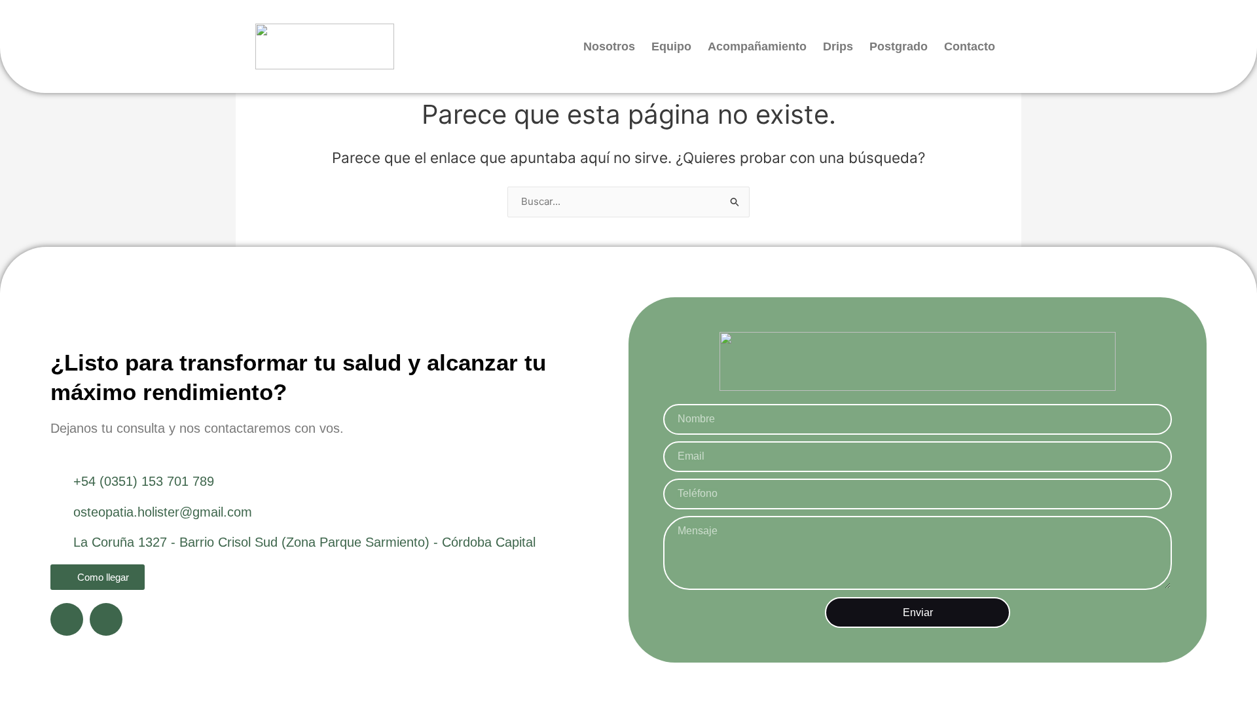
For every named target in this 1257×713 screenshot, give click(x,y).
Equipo (671, 46)
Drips (838, 46)
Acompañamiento (757, 46)
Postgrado (898, 46)
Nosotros (609, 46)
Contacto (969, 46)
